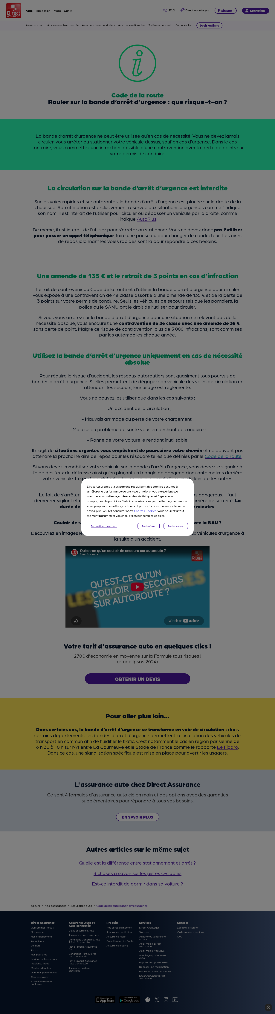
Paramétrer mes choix (104, 525)
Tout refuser (149, 525)
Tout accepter (176, 525)
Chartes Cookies (145, 511)
